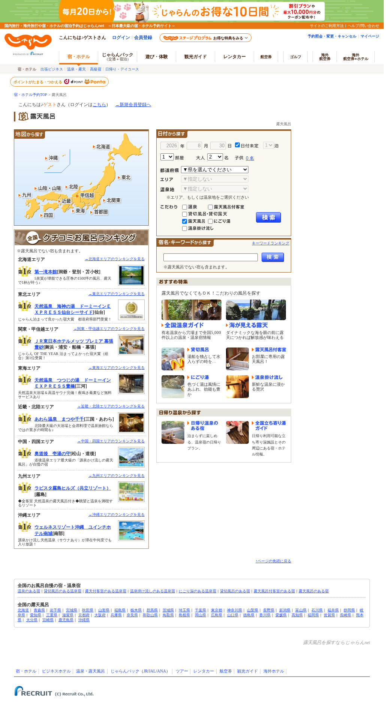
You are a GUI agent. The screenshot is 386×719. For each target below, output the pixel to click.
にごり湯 (198, 377)
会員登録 (143, 37)
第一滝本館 (45, 271)
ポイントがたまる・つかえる (38, 81)
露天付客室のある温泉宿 (105, 591)
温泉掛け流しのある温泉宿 (152, 591)
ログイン (121, 37)
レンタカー (234, 56)
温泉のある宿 (29, 591)
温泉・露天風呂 (90, 671)
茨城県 (168, 610)
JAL (152, 671)
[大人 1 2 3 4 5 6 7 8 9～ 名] (214, 156)
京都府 (84, 615)
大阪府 (100, 615)
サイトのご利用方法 (327, 25)
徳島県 (248, 615)
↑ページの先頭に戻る (273, 561)
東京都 (216, 610)
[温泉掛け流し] (201, 225)
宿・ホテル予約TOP (30, 95)
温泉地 (170, 189)
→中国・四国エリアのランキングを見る (111, 441)
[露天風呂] (197, 218)
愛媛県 (281, 615)
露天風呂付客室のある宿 (274, 591)
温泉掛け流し (267, 377)
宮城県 (71, 610)
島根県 (184, 615)
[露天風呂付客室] (229, 204)
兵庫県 (116, 615)
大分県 (31, 620)
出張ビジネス (51, 69)
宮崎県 (48, 620)
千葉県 (200, 610)
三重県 (51, 615)
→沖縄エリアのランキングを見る (116, 514)
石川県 (317, 610)
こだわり (170, 207)
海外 (325, 56)
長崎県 (345, 615)
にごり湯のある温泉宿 (197, 591)
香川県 (265, 615)
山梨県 (252, 610)
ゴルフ (295, 56)
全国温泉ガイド (182, 325)
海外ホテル (273, 671)
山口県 (232, 615)
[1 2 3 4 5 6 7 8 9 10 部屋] (177, 156)
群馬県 (152, 610)
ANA (161, 671)
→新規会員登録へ (133, 104)
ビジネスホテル (56, 671)
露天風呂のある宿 (314, 591)
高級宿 (95, 69)
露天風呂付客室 (269, 350)
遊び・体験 (156, 56)
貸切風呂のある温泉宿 (62, 591)
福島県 (120, 610)
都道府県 (170, 170)
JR (146, 671)
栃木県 (136, 610)
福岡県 (313, 615)
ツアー (182, 671)
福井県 (333, 610)
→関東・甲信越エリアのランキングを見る (109, 329)
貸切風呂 (198, 350)
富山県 (301, 610)
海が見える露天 (247, 325)
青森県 (39, 610)
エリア (170, 180)
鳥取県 (168, 615)
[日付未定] (246, 144)
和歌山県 (150, 615)
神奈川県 (234, 610)
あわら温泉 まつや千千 (59, 419)
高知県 (297, 615)
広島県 (216, 615)
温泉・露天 (76, 69)
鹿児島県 (65, 620)
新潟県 (284, 610)
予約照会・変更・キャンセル (332, 36)
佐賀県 (329, 615)
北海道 (23, 610)
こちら (99, 104)
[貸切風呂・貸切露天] (210, 211)
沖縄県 (84, 620)
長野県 (268, 610)
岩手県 (55, 610)
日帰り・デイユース (122, 69)
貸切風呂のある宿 (235, 591)
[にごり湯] (222, 218)
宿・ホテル (26, 671)
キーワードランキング (270, 243)
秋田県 (87, 610)
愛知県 (35, 615)
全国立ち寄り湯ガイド (269, 426)
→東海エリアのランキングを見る (116, 367)
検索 (268, 217)
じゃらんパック (117, 56)
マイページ (370, 36)
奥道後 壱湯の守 (52, 453)
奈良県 (132, 615)
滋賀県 (67, 615)
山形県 (103, 610)
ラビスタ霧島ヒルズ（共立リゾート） (72, 488)
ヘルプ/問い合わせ (363, 25)
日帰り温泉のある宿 (204, 426)
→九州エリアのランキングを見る (116, 475)
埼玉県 (184, 610)
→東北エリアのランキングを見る (116, 294)
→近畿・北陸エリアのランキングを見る (111, 406)
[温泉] (197, 204)
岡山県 (200, 615)
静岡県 (349, 610)
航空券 (266, 56)
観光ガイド (247, 671)
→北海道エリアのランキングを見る (115, 259)
